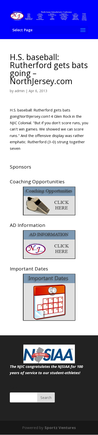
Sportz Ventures (60, 427)
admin (20, 90)
